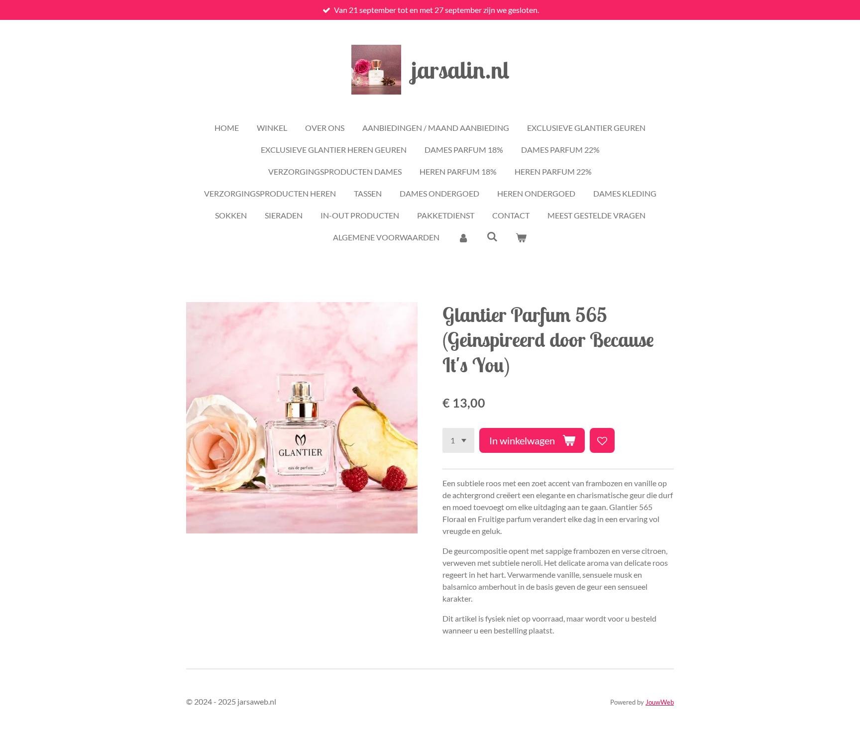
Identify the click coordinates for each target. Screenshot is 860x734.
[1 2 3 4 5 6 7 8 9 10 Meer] (458, 440)
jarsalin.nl (460, 70)
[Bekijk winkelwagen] (521, 237)
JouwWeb (659, 702)
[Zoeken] (492, 236)
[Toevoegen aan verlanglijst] (602, 440)
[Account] (463, 237)
